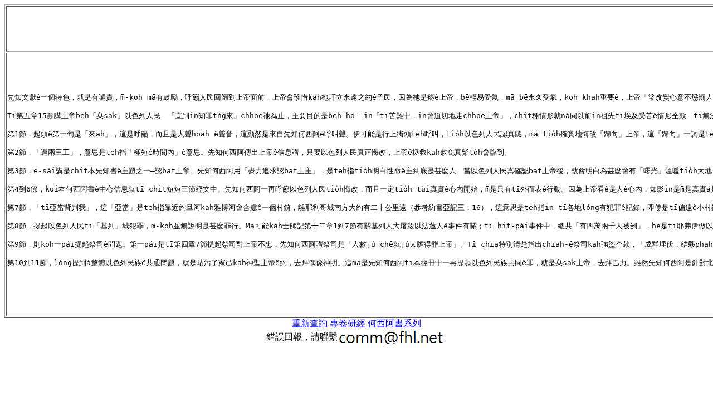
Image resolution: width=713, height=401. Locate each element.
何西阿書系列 (394, 323)
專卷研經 (347, 323)
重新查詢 (310, 323)
